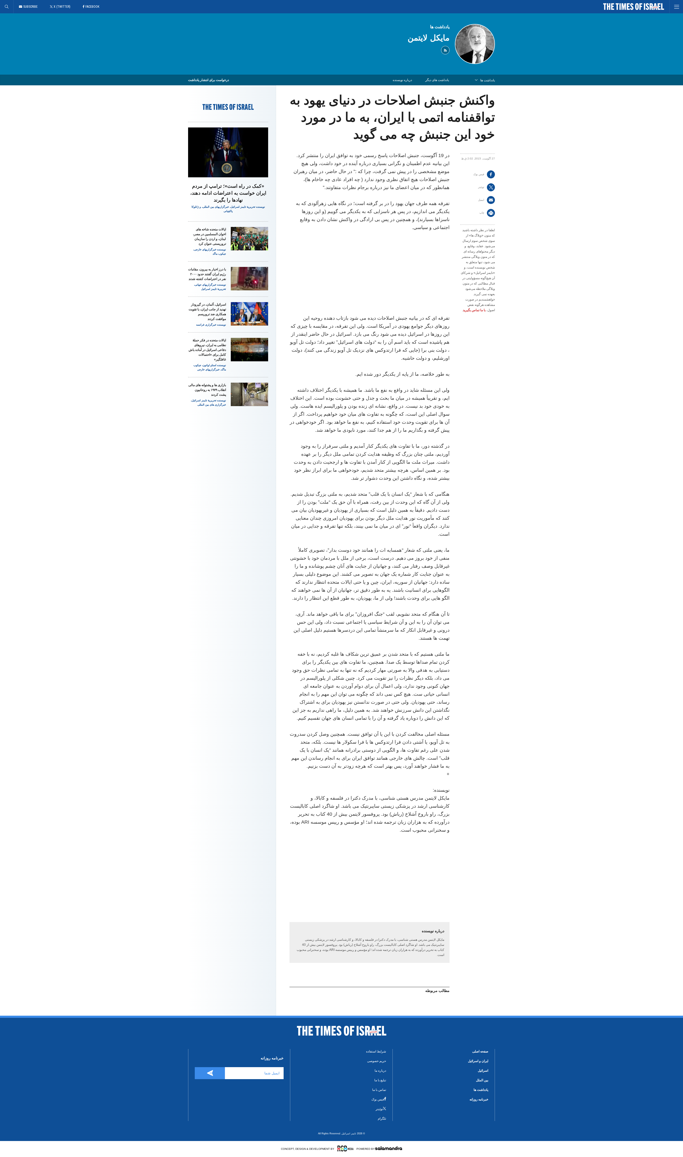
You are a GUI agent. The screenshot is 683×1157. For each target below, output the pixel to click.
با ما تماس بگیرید (474, 310)
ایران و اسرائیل (478, 1061)
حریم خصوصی (376, 1061)
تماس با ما (379, 1090)
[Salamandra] (388, 1148)
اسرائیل (483, 1070)
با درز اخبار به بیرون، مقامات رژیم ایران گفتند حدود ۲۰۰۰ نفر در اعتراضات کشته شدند (207, 274)
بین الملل (482, 1080)
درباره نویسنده (402, 80)
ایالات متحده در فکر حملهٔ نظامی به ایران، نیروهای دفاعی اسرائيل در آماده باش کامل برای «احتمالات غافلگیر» (207, 349)
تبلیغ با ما (380, 1080)
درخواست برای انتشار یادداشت (208, 80)
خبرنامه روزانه (479, 1099)
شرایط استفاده (376, 1051)
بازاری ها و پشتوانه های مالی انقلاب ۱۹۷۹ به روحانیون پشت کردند (207, 390)
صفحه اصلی (480, 1051)
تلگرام (382, 1118)
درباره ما (380, 1070)
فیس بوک (377, 1099)
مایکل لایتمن (429, 37)
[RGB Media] (345, 1148)
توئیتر (379, 1109)
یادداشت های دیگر (437, 80)
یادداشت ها (440, 27)
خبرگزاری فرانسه (206, 324)
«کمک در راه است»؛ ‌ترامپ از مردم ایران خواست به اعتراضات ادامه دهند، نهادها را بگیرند (228, 193)
